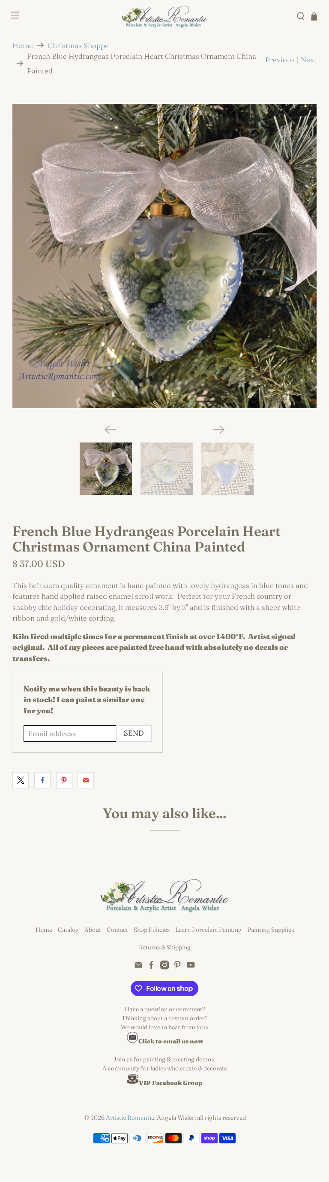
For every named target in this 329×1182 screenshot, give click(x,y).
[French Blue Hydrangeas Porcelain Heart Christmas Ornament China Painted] (164, 256)
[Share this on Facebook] (42, 780)
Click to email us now (170, 1041)
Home (22, 45)
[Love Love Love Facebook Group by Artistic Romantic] (133, 1083)
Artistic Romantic (130, 1117)
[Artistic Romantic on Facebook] (151, 967)
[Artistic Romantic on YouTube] (190, 967)
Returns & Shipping (165, 947)
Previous (280, 59)
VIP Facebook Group (170, 1083)
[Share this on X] (20, 780)
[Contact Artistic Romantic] (132, 1041)
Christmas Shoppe (78, 45)
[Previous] (110, 429)
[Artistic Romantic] (164, 16)
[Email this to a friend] (86, 780)
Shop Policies (152, 929)
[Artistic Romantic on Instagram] (164, 967)
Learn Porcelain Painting (208, 929)
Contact (117, 929)
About (92, 929)
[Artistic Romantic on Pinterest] (177, 967)
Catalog (68, 929)
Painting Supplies (270, 929)
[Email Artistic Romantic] (138, 967)
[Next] (218, 429)
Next (309, 59)
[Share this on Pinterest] (64, 780)
